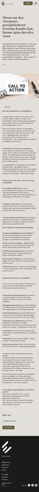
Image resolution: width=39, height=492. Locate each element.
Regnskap (5, 465)
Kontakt (28, 3)
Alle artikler (8, 427)
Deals (4, 470)
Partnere (5, 477)
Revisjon (5, 467)
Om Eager (5, 474)
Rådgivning (6, 462)
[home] (7, 3)
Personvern (5, 486)
